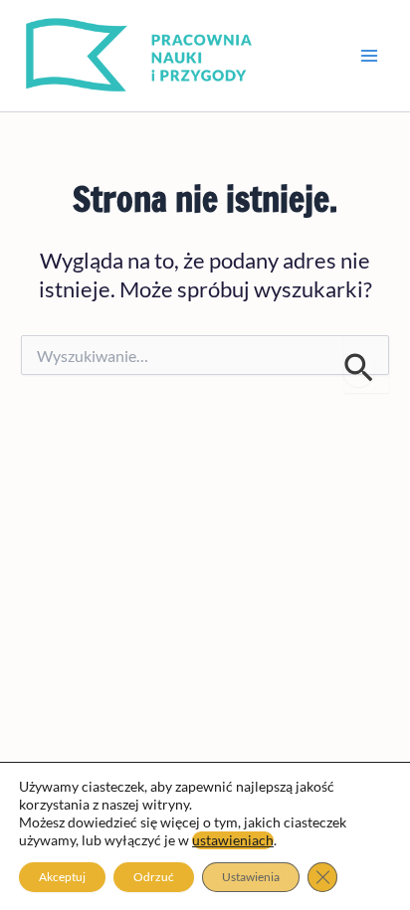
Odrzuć (153, 876)
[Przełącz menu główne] (369, 56)
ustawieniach (233, 839)
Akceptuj (62, 876)
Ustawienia (251, 876)
